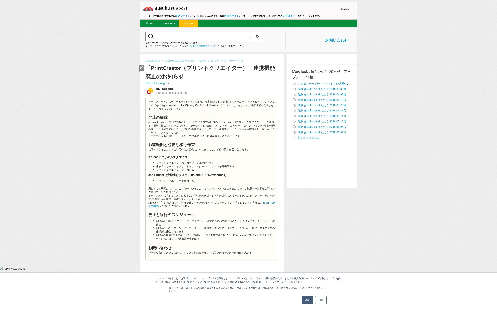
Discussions (152, 60)
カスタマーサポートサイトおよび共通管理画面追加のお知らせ (336, 83)
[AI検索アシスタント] (251, 36)
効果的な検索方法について (203, 45)
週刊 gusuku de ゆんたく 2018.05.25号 (322, 127)
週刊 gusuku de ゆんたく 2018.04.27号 (322, 110)
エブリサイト (182, 15)
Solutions (169, 23)
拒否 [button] (321, 300)
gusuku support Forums (179, 60)
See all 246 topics (308, 137)
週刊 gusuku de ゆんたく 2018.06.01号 (322, 132)
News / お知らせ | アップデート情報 (221, 60)
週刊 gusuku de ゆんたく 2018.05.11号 (322, 116)
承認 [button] (307, 300)
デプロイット (290, 15)
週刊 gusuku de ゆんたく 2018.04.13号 (322, 100)
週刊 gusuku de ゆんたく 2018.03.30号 (322, 89)
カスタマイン (231, 15)
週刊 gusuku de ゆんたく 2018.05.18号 (322, 121)
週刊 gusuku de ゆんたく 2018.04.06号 (322, 94)
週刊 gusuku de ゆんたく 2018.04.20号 (322, 105)
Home (149, 23)
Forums (188, 23)
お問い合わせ (336, 40)
